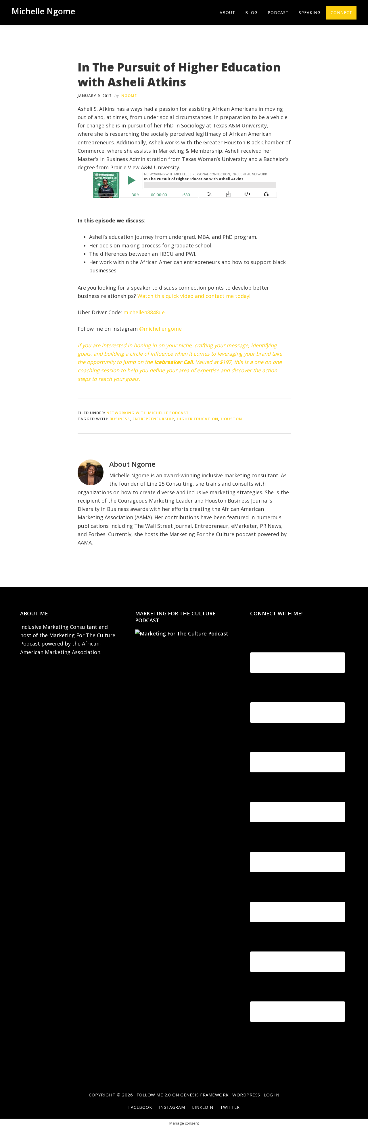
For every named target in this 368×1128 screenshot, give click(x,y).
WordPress (246, 1095)
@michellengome (160, 328)
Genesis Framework (204, 1095)
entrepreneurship (153, 418)
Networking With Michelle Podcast (147, 412)
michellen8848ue (144, 312)
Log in (271, 1095)
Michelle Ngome (43, 11)
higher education (197, 418)
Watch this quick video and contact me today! (193, 295)
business (120, 418)
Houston (231, 418)
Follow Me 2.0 (154, 1095)
